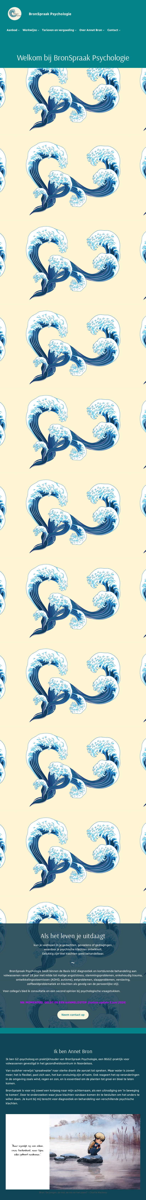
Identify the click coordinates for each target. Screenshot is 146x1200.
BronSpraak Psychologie (50, 14)
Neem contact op (73, 1014)
